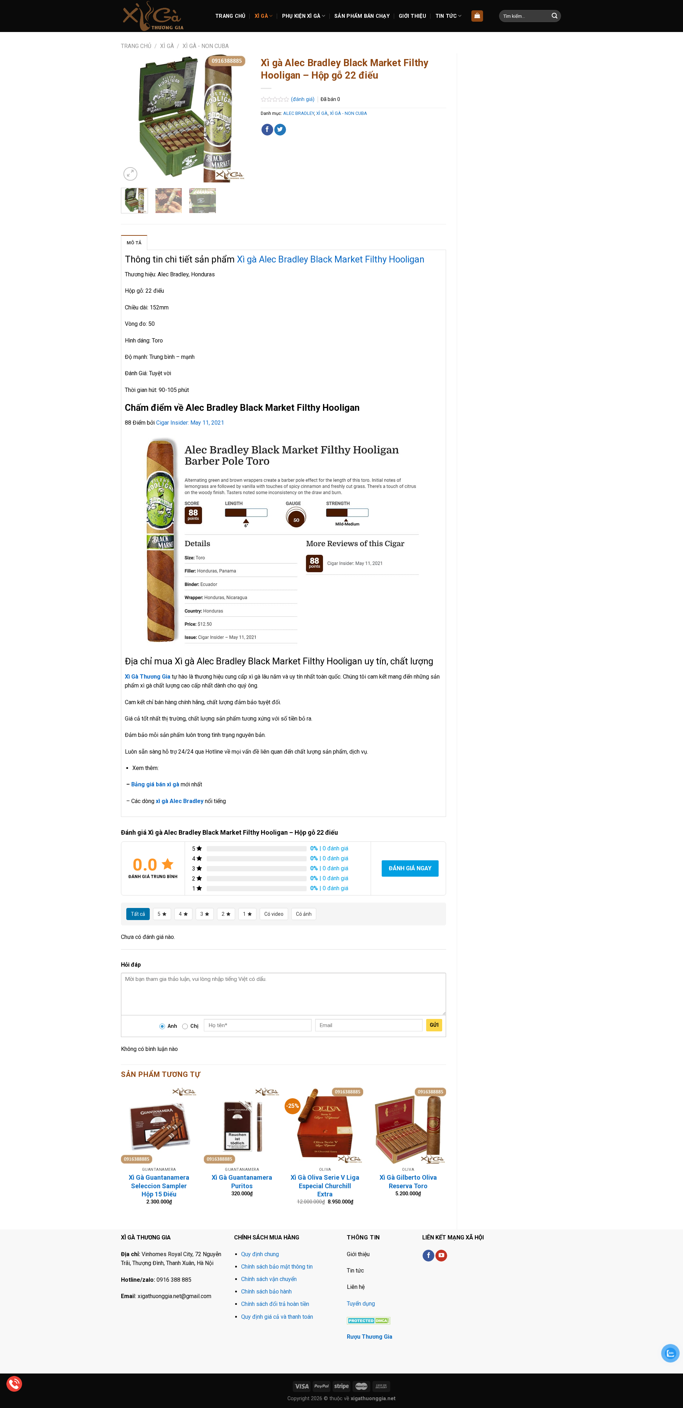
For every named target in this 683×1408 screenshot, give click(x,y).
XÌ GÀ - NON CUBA (205, 46)
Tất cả (138, 914)
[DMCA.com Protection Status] (369, 1320)
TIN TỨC (446, 16)
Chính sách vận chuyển (269, 1279)
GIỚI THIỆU (412, 16)
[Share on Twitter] (280, 130)
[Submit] (555, 16)
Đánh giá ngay (410, 868)
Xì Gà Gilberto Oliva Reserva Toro (408, 1181)
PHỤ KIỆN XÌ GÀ (301, 16)
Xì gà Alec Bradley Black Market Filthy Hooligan (330, 259)
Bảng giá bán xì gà (155, 784)
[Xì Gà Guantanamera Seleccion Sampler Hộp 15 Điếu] (159, 1126)
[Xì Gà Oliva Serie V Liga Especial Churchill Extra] (325, 1126)
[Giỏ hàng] (477, 16)
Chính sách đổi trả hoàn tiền (275, 1304)
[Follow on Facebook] (428, 1256)
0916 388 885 (174, 1279)
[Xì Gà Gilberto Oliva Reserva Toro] (408, 1126)
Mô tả (134, 242)
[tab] (134, 242)
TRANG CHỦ (230, 16)
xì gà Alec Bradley (179, 801)
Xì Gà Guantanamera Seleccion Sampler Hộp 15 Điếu (159, 1186)
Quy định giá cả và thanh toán (277, 1316)
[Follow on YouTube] (441, 1256)
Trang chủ (136, 46)
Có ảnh (304, 914)
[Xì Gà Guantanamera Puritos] (242, 1126)
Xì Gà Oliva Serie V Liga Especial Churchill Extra (325, 1186)
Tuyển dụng (361, 1303)
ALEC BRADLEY (298, 113)
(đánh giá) (303, 99)
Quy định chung (260, 1254)
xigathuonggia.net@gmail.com (174, 1296)
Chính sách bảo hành (266, 1291)
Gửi (434, 1025)
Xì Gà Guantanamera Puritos (242, 1181)
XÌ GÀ (261, 16)
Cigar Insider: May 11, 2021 (190, 422)
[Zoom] (130, 174)
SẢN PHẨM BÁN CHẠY (362, 16)
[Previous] (132, 118)
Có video (274, 914)
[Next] (238, 118)
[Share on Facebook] (267, 130)
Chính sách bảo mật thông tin (277, 1266)
